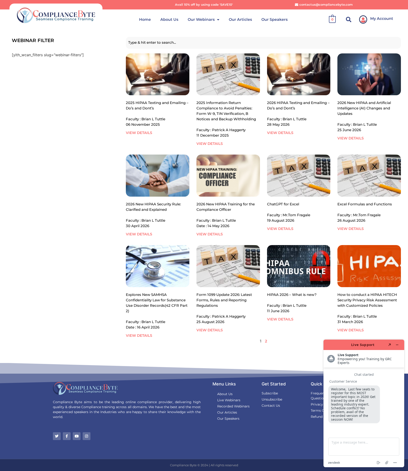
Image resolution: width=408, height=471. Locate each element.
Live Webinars (228, 400)
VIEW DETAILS (139, 132)
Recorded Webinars (233, 406)
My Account (381, 18)
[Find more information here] (364, 403)
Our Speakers (274, 19)
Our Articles (240, 19)
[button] (349, 19)
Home (145, 19)
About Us (169, 19)
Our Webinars (201, 19)
